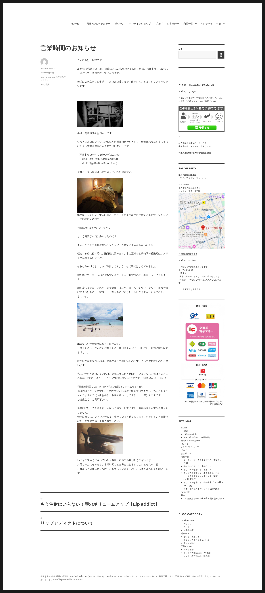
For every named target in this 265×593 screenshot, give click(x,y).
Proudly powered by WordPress (68, 579)
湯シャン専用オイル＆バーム (196, 540)
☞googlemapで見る (188, 254)
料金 (218, 23)
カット (187, 527)
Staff (186, 431)
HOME (75, 23)
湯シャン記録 (190, 543)
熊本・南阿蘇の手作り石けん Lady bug (201, 489)
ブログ (159, 23)
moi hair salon (47, 77)
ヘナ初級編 (189, 549)
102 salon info (190, 434)
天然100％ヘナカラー (98, 23)
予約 (47, 84)
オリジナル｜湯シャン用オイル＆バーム (201, 472)
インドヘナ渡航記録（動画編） (197, 556)
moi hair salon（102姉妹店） (197, 437)
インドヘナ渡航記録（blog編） (198, 552)
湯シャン (120, 23)
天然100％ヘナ (187, 546)
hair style (206, 23)
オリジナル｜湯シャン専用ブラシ (198, 469)
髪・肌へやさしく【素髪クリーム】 (199, 466)
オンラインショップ (140, 23)
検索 (180, 49)
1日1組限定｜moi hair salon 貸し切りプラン (204, 498)
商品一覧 (188, 23)
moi (42, 84)
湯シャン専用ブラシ (193, 536)
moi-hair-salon (47, 68)
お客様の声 (173, 23)
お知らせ (44, 80)
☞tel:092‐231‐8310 (187, 91)
